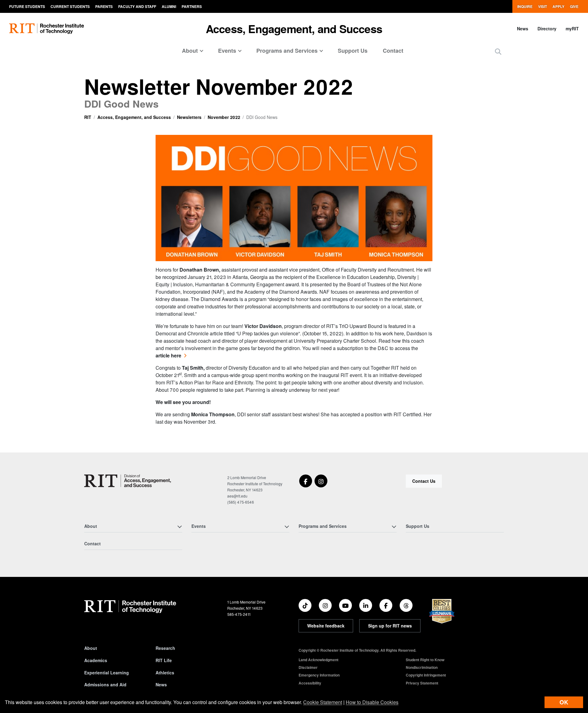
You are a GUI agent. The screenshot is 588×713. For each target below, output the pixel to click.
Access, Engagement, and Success (294, 28)
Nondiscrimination (422, 667)
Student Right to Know (425, 659)
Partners (192, 6)
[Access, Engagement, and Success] (127, 481)
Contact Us (423, 481)
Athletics (165, 672)
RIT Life (164, 660)
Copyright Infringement (426, 675)
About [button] (190, 51)
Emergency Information (319, 675)
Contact (393, 51)
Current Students (70, 6)
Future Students (27, 6)
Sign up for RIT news (390, 626)
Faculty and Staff (137, 6)
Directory (546, 28)
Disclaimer (308, 667)
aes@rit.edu (237, 495)
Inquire (525, 6)
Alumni (169, 6)
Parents (104, 6)
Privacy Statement (422, 683)
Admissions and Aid (105, 684)
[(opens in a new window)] (305, 481)
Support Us (353, 51)
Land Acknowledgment (318, 659)
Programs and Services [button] (287, 51)
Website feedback (326, 626)
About (90, 648)
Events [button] (227, 51)
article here (168, 355)
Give (574, 6)
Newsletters (189, 117)
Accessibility (310, 683)
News (522, 28)
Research (165, 648)
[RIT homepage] (46, 28)
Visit (542, 6)
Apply (558, 6)
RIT (87, 117)
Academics (95, 660)
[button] (498, 51)
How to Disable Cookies (372, 702)
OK (564, 702)
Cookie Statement (322, 702)
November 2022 (224, 117)
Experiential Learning (106, 672)
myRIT (572, 28)
